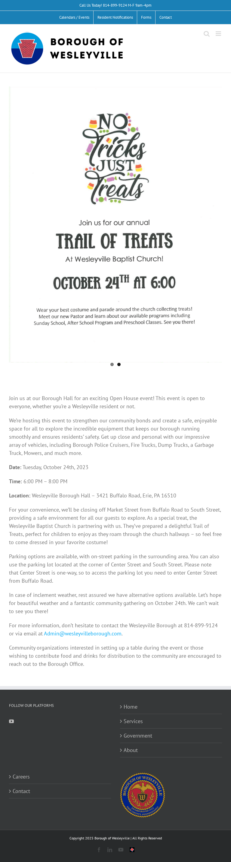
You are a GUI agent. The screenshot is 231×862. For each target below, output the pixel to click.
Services (133, 721)
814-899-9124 (115, 5)
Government (138, 735)
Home (130, 706)
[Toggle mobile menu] (219, 33)
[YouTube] (11, 721)
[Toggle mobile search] (207, 33)
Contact (21, 791)
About (131, 750)
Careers (21, 776)
